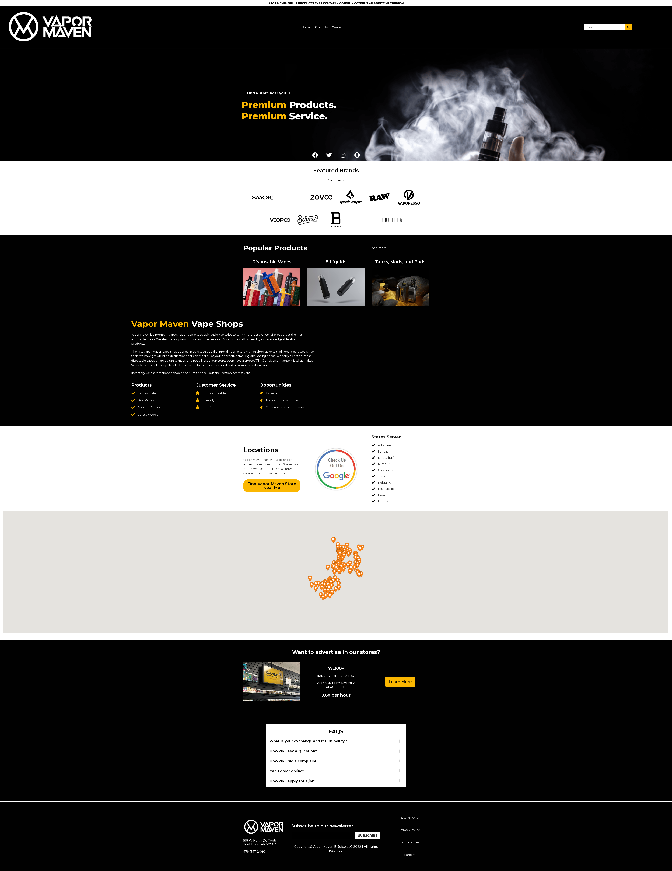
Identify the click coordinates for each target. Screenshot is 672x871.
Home (306, 27)
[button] (360, 549)
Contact (338, 27)
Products (321, 27)
